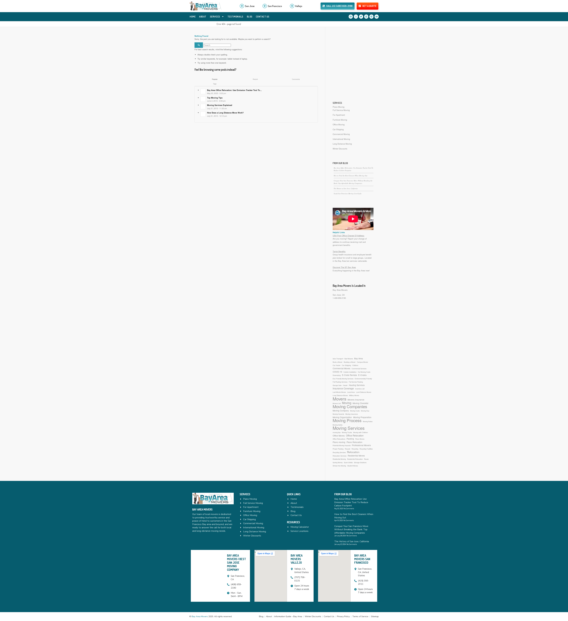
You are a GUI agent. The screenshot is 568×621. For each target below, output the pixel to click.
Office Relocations (339, 439)
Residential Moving (339, 459)
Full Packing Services (340, 382)
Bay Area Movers (340, 290)
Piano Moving (338, 106)
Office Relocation (355, 435)
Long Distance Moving (342, 143)
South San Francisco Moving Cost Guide (348, 193)
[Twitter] (361, 17)
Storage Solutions (360, 462)
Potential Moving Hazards (342, 445)
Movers (339, 398)
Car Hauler (337, 365)
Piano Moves (359, 439)
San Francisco (275, 6)
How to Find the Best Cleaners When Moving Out (350, 175)
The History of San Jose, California (346, 188)
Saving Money (338, 462)
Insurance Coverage (343, 388)
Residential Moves (356, 455)
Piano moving (339, 442)
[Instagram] (356, 17)
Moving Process (347, 420)
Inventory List (359, 389)
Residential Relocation (355, 459)
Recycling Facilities (366, 449)
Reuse (366, 459)
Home (193, 16)
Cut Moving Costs (364, 372)
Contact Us (262, 16)
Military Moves (354, 395)
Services (215, 16)
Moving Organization (342, 417)
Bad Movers (348, 359)
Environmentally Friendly (363, 379)
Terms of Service (360, 616)
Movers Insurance (356, 399)
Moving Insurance (351, 414)
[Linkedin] (366, 17)
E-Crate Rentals (349, 375)
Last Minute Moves (339, 392)
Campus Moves (362, 362)
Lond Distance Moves (363, 392)
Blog (249, 16)
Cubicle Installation (349, 372)
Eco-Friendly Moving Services (343, 379)
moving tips (337, 432)
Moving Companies (350, 406)
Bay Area (358, 358)
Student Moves (352, 466)
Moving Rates (367, 421)
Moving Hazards (338, 414)
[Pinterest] (371, 17)
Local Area (351, 392)
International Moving (341, 139)
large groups (358, 257)
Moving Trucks (347, 432)
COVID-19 (337, 371)
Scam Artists (348, 462)
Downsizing (337, 375)
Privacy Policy (343, 616)
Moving (346, 402)
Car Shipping (338, 129)
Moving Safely (337, 425)
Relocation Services (339, 456)
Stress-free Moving (339, 466)
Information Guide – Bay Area (288, 616)
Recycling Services (339, 452)
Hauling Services (357, 385)
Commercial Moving (341, 134)
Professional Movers (361, 445)
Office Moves (339, 435)
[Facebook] (351, 17)
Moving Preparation (362, 417)
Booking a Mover (350, 362)
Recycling (355, 449)
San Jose (250, 6)
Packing (350, 438)
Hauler (345, 385)
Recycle (347, 449)
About (202, 16)
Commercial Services (359, 368)
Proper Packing (338, 449)
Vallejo (298, 6)
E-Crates (362, 375)
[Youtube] (377, 17)
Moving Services (349, 428)
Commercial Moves (341, 368)
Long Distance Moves (340, 395)
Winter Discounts (340, 148)
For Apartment (339, 114)
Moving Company (341, 410)
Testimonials (235, 16)
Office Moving (338, 124)
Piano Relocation (354, 442)
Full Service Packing (356, 382)
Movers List (337, 403)
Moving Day (365, 411)
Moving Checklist (360, 403)
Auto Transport (338, 359)
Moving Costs (355, 411)
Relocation (353, 451)
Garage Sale (337, 385)
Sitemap (375, 616)
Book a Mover (337, 362)
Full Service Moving (341, 110)
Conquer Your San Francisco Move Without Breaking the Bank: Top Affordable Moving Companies (351, 529)
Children (355, 365)
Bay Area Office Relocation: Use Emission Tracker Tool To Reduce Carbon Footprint (351, 502)
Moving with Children (360, 432)
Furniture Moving (340, 119)
